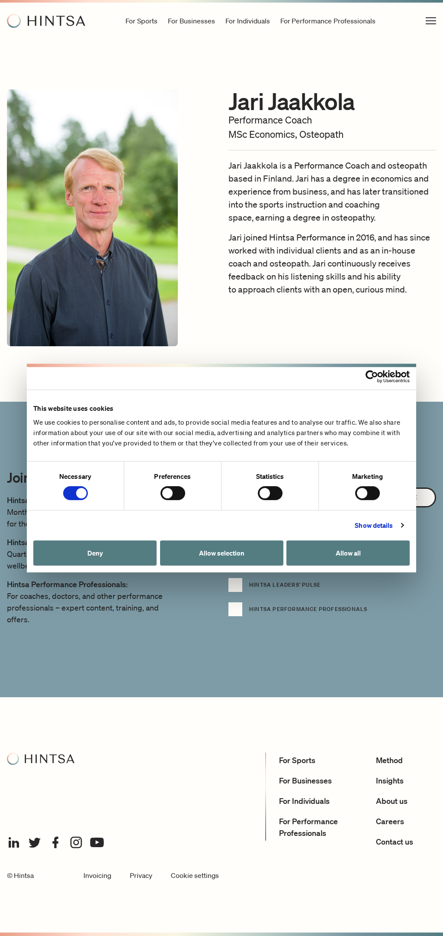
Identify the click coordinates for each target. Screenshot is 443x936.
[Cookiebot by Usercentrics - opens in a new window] (372, 376)
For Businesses (305, 780)
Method (389, 760)
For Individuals (304, 801)
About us (392, 801)
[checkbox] (332, 590)
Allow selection (221, 553)
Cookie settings (195, 875)
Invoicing (97, 875)
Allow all (348, 553)
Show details (374, 525)
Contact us (394, 841)
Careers (390, 821)
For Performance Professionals (308, 827)
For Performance (328, 20)
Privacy (141, 875)
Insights (390, 780)
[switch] (173, 493)
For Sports (297, 760)
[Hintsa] (46, 21)
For (141, 20)
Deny (95, 553)
